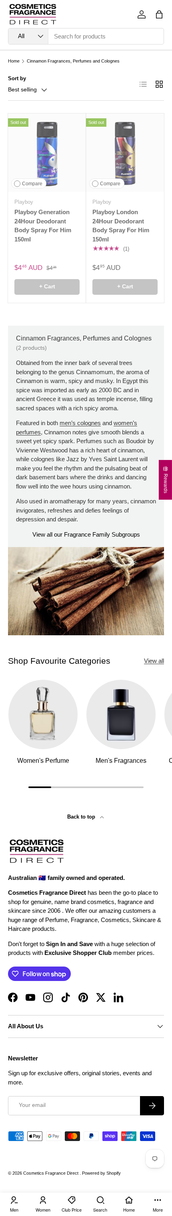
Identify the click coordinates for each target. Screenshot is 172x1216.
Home (14, 61)
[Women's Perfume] (43, 714)
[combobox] (86, 36)
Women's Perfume (43, 760)
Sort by (17, 78)
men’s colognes (80, 423)
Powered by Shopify (101, 1173)
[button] (159, 14)
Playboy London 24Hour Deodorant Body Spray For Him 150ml (120, 226)
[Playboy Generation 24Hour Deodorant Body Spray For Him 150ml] (47, 152)
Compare (32, 183)
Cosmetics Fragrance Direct (51, 1173)
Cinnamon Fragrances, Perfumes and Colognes (73, 61)
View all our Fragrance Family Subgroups (86, 534)
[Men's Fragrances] (121, 714)
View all (154, 660)
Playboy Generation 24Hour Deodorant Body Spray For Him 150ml (42, 226)
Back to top (82, 817)
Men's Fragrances (121, 760)
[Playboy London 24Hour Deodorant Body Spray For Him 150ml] (125, 152)
